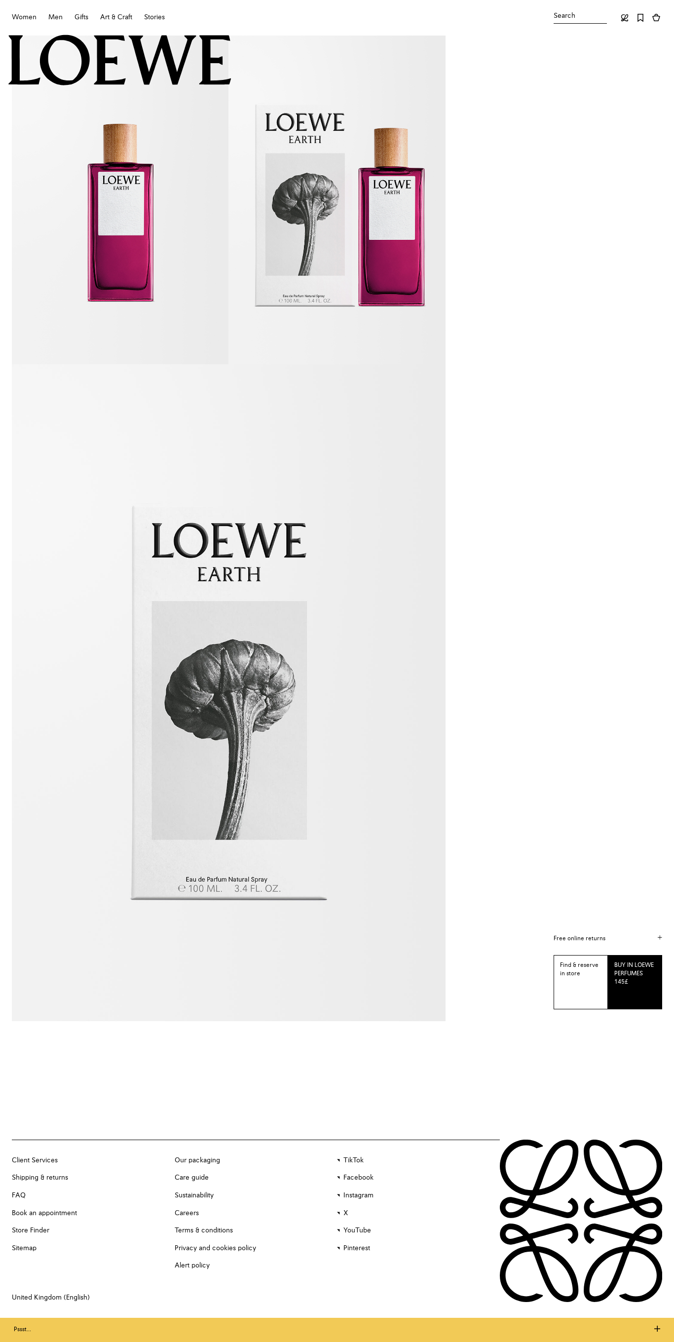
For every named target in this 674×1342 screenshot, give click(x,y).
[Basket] (656, 18)
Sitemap (24, 1248)
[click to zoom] (120, 200)
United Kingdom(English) (51, 1297)
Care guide (192, 1177)
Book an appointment (44, 1213)
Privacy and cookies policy (215, 1248)
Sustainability (194, 1195)
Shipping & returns (40, 1177)
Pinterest (356, 1248)
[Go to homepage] (119, 61)
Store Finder (30, 1230)
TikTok (353, 1160)
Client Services (35, 1160)
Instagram (358, 1195)
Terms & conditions (204, 1230)
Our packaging (197, 1160)
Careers (187, 1213)
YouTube (357, 1230)
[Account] (625, 18)
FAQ (19, 1195)
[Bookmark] (640, 18)
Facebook (358, 1177)
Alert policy (192, 1265)
